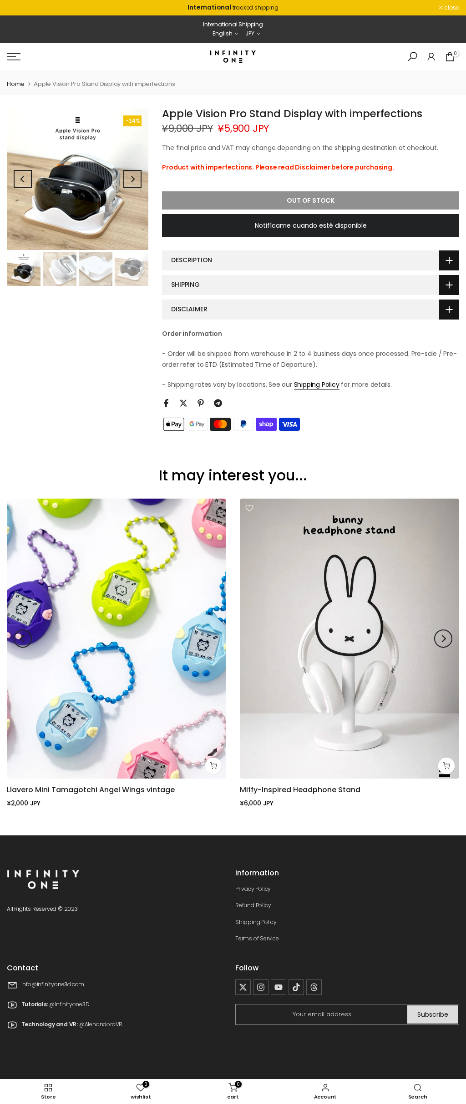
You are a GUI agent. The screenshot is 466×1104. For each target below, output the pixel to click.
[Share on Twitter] (183, 403)
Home (16, 84)
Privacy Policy (253, 889)
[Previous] (23, 179)
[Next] (132, 179)
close (19, 7)
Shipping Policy (316, 384)
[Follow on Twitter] (243, 987)
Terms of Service (257, 938)
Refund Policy (253, 905)
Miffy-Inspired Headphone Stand (300, 789)
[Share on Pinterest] (201, 403)
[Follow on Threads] (314, 987)
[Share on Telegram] (218, 403)
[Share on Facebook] (166, 403)
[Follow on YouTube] (278, 987)
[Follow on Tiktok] (296, 987)
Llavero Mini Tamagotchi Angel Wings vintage (91, 789)
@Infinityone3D (69, 1004)
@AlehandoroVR (100, 1024)
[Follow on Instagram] (260, 987)
